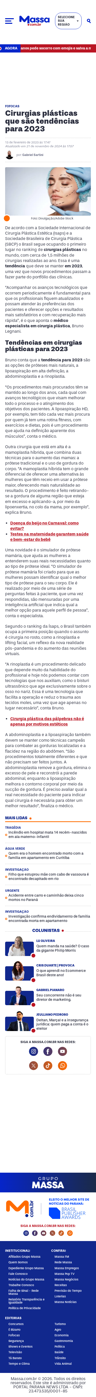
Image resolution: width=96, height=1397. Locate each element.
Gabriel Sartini (32, 155)
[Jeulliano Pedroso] (19, 1021)
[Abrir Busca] (89, 21)
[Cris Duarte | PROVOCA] (19, 971)
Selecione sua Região (66, 20)
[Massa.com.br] (34, 21)
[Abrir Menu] (9, 21)
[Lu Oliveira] (19, 946)
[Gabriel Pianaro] (19, 995)
